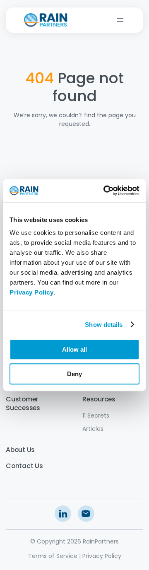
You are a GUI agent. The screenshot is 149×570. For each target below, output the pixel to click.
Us (38, 466)
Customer (22, 399)
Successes (23, 408)
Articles (92, 429)
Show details (104, 324)
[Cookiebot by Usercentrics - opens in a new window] (105, 190)
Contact (19, 466)
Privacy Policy (101, 556)
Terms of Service (52, 556)
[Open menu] (120, 20)
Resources (98, 399)
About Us (20, 449)
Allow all (74, 349)
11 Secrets (95, 415)
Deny (74, 373)
